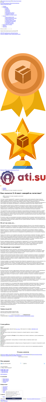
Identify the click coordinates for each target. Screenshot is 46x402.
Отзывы (7, 8)
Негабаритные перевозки (10, 21)
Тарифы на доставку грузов (11, 14)
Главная (4, 6)
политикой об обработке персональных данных (24, 315)
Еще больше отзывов (23, 356)
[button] (44, 363)
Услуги (4, 15)
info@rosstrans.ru (3, 374)
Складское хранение (9, 23)
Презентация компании (14, 3)
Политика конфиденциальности (33, 398)
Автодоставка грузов (9, 17)
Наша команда (6, 378)
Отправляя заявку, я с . (17, 315)
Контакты (5, 26)
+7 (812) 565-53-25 (4, 371)
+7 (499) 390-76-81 (4, 372)
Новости (4, 25)
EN (3, 2)
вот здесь (18, 328)
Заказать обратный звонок (5, 4)
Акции (4, 392)
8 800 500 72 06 (35, 328)
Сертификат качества (9, 13)
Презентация (5, 381)
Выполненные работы (9, 12)
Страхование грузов (9, 22)
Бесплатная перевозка (4, 3)
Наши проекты (6, 379)
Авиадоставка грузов (9, 19)
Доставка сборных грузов (10, 20)
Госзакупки (7, 10)
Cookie (14, 392)
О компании (5, 7)
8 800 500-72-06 (3, 33)
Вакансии (7, 9)
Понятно (13, 398)
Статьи (4, 391)
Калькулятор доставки (7, 24)
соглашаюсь (11, 315)
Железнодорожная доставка (11, 18)
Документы (7, 11)
